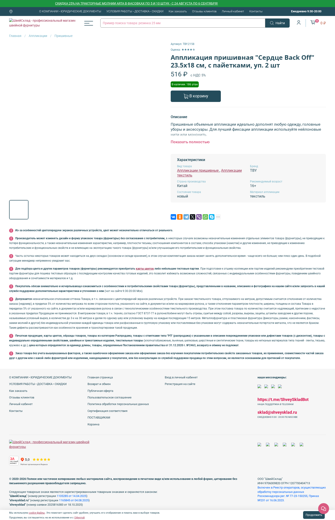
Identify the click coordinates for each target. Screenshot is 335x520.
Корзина (93, 424)
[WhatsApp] (205, 217)
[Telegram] (186, 217)
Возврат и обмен (99, 384)
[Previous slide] (15, 119)
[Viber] (199, 217)
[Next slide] (158, 119)
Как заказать (178, 11)
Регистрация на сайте (180, 384)
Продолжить (314, 515)
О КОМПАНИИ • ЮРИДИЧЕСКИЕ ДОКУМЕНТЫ (70, 11)
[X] (192, 217)
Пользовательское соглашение (109, 397)
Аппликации (38, 36)
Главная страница (100, 377)
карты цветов (145, 268)
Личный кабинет (233, 11)
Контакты (256, 11)
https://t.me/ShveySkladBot (283, 399)
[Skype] (211, 217)
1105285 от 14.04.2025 (71, 496)
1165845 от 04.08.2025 (74, 500)
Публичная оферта (100, 391)
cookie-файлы (37, 512)
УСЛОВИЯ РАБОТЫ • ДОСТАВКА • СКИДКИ (134, 11)
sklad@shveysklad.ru (277, 412)
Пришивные (63, 36)
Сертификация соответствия (107, 411)
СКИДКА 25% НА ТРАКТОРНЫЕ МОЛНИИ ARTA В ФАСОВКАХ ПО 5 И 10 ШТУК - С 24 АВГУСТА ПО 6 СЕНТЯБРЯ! (128, 3)
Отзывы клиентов (204, 11)
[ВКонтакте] (173, 217)
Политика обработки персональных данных (118, 404)
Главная (15, 36)
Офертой (79, 517)
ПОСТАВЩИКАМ (99, 417)
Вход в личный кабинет (181, 377)
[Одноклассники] (180, 217)
